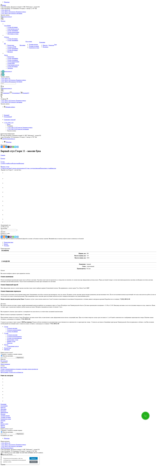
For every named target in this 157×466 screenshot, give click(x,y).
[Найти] (1, 85)
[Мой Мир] (6, 147)
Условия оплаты (5, 415)
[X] (8, 147)
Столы (2, 163)
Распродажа (15, 163)
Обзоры (3, 427)
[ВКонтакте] (2, 147)
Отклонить (33, 461)
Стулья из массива (6, 168)
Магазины (3, 409)
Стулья (6, 163)
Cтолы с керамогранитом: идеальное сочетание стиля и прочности (19, 369)
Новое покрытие (5, 364)
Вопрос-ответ (4, 424)
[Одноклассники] (4, 147)
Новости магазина (7, 356)
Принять (33, 458)
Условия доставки (6, 417)
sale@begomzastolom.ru (8, 139)
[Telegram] (18, 147)
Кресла (10, 163)
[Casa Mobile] (11, 24)
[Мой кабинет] (1, 95)
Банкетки (53, 168)
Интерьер (21, 163)
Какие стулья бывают (7, 370)
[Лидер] (11, 53)
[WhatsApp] (13, 147)
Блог (2, 422)
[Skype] (15, 147)
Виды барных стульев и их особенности (12, 372)
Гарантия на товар (6, 419)
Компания (3, 404)
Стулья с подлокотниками (32, 168)
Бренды (3, 425)
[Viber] (11, 147)
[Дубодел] (11, 35)
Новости (3, 407)
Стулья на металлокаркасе (18, 168)
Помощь (3, 414)
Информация (4, 412)
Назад (8, 124)
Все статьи (4, 367)
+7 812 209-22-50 (5, 10)
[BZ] (11, 42)
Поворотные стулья (45, 168)
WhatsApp (6, 2)
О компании (4, 406)
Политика (3, 410)
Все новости (4, 361)
